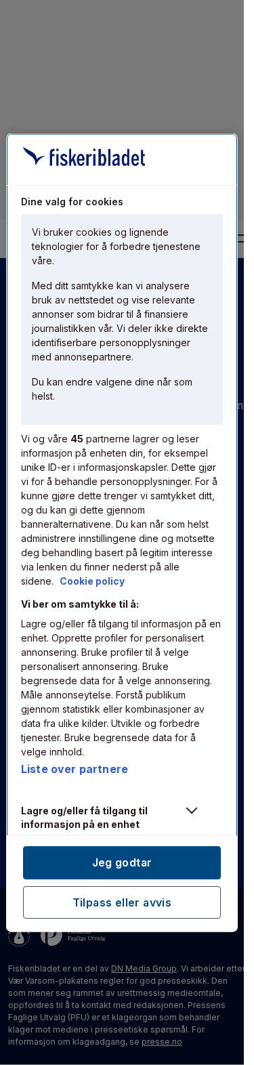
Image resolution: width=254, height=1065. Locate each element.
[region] (122, 532)
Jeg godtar (122, 862)
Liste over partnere (74, 769)
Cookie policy (92, 581)
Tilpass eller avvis (122, 902)
